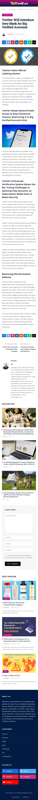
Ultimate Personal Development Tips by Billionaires (28, 349)
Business (5, 734)
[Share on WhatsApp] (30, 42)
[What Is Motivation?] (19, 663)
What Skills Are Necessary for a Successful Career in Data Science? (17, 640)
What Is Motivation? (12, 675)
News (5, 671)
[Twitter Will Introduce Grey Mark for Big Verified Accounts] (19, 56)
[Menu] (3, 3)
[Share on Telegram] (25, 42)
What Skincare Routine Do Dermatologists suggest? (14, 604)
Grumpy (10, 34)
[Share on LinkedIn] (17, 42)
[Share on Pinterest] (12, 42)
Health (6, 599)
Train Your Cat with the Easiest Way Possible (10, 349)
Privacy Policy (15, 797)
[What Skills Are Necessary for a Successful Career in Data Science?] (19, 626)
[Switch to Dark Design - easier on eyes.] (31, 3)
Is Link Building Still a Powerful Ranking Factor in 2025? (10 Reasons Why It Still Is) (18, 463)
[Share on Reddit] (21, 42)
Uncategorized (6, 756)
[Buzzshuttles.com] (19, 3)
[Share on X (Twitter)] (8, 42)
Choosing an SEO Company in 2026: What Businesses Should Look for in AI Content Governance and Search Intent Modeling (18, 432)
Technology (7, 15)
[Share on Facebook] (4, 42)
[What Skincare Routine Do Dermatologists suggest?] (19, 590)
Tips (3, 753)
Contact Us (25, 797)
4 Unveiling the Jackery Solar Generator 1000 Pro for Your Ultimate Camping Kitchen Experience (18, 495)
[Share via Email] (34, 42)
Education (7, 635)
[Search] (35, 3)
